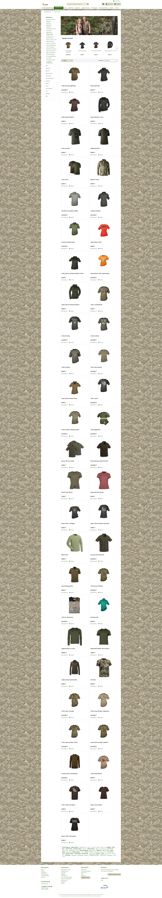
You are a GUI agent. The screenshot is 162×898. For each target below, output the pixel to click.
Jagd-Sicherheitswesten (51, 50)
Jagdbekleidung (49, 17)
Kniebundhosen (49, 36)
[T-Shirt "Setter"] (103, 386)
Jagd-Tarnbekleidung (50, 52)
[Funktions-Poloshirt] (103, 198)
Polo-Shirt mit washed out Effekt (69, 211)
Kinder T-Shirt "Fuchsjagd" (68, 523)
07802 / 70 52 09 (47, 886)
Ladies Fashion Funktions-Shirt (69, 680)
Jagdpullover (49, 25)
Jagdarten (48, 70)
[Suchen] (87, 4)
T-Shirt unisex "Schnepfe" (67, 711)
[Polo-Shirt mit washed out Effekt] (74, 198)
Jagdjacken (48, 21)
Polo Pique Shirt (94, 617)
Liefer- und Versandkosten (66, 877)
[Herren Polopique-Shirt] (74, 574)
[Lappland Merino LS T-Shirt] (74, 636)
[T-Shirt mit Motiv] (74, 136)
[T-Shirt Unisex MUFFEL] (103, 761)
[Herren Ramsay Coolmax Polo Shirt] (103, 449)
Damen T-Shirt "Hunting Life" (68, 836)
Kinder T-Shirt (88, 852)
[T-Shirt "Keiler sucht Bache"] (74, 792)
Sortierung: (101, 60)
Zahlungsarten (64, 875)
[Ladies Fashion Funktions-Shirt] (74, 667)
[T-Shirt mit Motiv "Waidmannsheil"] (74, 417)
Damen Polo (85, 853)
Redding (109, 847)
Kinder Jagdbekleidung (51, 56)
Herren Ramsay (66, 847)
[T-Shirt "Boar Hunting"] (103, 355)
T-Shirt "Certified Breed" (96, 304)
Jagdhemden (49, 32)
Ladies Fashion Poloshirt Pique (69, 398)
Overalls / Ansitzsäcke (50, 43)
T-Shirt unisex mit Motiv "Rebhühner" (100, 711)
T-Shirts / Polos (49, 34)
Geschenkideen (49, 88)
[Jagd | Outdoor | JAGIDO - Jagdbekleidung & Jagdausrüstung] (45, 4)
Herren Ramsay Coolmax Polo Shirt (99, 461)
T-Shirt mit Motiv (65, 148)
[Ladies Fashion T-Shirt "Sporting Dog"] (103, 261)
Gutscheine (63, 872)
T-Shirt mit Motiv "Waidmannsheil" (70, 429)
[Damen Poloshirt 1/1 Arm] (110, 45)
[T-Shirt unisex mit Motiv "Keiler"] (74, 730)
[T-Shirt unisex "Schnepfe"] (74, 699)
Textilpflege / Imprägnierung (49, 62)
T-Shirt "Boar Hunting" (96, 367)
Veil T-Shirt (93, 680)
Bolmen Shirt (64, 554)
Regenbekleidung (50, 41)
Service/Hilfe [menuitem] (117, 1)
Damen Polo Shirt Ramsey (97, 492)
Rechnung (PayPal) (45, 875)
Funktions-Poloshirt (95, 211)
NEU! (47, 91)
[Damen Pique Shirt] (82, 45)
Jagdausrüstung (49, 73)
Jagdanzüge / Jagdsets (51, 19)
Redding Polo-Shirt (95, 148)
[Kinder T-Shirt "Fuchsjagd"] (74, 511)
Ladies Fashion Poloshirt (96, 50)
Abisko (98, 847)
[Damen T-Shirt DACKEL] (103, 792)
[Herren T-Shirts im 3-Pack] (74, 449)
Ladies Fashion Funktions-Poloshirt (70, 304)
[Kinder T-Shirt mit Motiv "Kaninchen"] (103, 511)
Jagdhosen (48, 23)
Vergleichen (65, 92)
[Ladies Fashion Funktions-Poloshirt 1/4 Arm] (74, 261)
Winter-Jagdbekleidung (51, 45)
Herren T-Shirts (70, 853)
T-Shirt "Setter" (94, 398)
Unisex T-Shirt (103, 852)
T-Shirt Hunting (80, 855)
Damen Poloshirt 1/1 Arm (110, 50)
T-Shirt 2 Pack (64, 179)
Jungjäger (48, 93)
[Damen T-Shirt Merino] (74, 480)
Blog (102, 880)
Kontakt (62, 883)
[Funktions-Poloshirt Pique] (74, 230)
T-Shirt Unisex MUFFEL (96, 773)
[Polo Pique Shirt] (103, 605)
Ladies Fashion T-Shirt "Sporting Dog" (99, 273)
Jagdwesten (48, 26)
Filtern (64, 60)
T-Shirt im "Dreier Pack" (67, 617)
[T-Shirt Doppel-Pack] (103, 417)
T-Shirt (77, 850)
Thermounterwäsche (50, 59)
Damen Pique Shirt (82, 50)
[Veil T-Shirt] (103, 667)
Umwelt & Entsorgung (85, 871)
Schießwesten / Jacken (51, 28)
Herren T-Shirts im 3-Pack (67, 461)
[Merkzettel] (103, 4)
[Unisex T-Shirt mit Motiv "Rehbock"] (103, 730)
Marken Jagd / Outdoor (66, 869)
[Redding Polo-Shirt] (103, 136)
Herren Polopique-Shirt (67, 586)
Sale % (47, 86)
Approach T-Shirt (94, 179)
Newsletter (63, 881)
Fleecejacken (49, 30)
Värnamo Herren (83, 850)
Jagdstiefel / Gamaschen (51, 48)
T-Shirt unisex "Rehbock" (96, 586)
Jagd (46, 96)
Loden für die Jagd (50, 47)
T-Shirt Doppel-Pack (95, 429)
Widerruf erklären (85, 877)
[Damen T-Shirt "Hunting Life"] (74, 824)
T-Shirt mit (93, 847)
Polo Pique (68, 855)
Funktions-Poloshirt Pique (68, 242)
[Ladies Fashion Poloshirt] (96, 45)
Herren (89, 847)
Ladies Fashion (75, 847)
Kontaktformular (44, 883)
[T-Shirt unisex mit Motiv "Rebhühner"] (103, 699)
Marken (47, 83)
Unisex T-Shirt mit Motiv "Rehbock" (99, 742)
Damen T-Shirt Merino (67, 492)
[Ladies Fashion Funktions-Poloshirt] (74, 292)
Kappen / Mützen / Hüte (51, 39)
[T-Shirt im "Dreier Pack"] (74, 605)
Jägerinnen (48, 68)
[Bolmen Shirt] (74, 542)
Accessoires (48, 58)
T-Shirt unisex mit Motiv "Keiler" (69, 742)
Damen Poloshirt (92, 850)
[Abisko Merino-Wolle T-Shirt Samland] (103, 636)
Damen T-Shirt (69, 852)
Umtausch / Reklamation (66, 878)
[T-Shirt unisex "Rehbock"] (103, 574)
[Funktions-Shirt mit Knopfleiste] (74, 761)
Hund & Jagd (48, 75)
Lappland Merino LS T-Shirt (68, 648)
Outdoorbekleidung (50, 78)
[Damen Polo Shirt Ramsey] (103, 480)
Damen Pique (97, 852)
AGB (82, 874)
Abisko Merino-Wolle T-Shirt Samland (99, 648)
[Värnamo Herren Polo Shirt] (103, 542)
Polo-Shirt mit (103, 848)
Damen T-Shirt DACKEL (96, 805)
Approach (99, 850)
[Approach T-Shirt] (103, 167)
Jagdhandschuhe (49, 37)
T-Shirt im (97, 848)
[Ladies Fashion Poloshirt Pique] (74, 386)
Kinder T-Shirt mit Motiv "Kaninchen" (99, 523)
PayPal (42, 869)
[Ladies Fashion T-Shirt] (103, 230)
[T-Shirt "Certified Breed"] (103, 292)
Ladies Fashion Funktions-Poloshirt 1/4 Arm (72, 273)
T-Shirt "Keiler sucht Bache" (68, 805)
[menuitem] (78, 5)
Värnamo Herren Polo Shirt (97, 554)
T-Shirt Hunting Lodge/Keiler (68, 51)
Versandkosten (78, 894)
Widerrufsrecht (64, 880)
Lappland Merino (83, 847)
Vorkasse (43, 877)
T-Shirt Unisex (74, 855)
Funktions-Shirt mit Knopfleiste (69, 773)
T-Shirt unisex (92, 853)
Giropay (42, 871)
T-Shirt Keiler (77, 853)
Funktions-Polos (77, 848)
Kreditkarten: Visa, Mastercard (44, 873)
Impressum (83, 875)
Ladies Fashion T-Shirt (96, 242)
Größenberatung (64, 871)
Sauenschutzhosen (50, 54)
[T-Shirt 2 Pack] (74, 167)
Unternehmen (84, 869)
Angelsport (48, 81)
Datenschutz (83, 872)
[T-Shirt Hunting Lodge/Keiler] (68, 45)
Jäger (47, 65)
